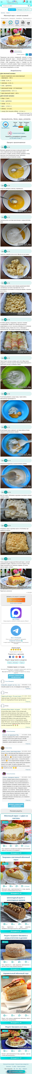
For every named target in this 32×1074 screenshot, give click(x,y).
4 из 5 (18, 650)
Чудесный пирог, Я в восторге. (11, 696)
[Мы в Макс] (16, 612)
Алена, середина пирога (11, 777)
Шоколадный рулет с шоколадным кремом (16, 898)
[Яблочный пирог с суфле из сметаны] (16, 832)
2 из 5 (14, 650)
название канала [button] (15, 641)
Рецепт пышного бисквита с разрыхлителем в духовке (16, 936)
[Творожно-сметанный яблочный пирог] (16, 873)
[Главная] (12, 2)
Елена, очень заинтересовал (11, 751)
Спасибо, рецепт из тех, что (10, 685)
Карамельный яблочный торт (16, 973)
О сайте (14, 1066)
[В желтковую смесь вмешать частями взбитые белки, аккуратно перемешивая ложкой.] (16, 445)
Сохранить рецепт (17, 1071)
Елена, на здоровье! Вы (11, 735)
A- (26, 54)
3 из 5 (16, 650)
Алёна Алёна (8, 748)
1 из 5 (11, 650)
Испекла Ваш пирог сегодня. (10, 709)
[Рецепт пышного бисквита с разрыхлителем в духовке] (16, 950)
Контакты (8, 1066)
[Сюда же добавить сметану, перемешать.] (16, 201)
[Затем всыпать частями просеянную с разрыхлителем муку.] (16, 235)
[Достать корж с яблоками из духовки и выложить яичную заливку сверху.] (16, 510)
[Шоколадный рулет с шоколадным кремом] (16, 912)
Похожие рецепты (5, 18)
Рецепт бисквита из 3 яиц (16, 1027)
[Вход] (30, 1)
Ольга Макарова (9, 681)
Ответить (28, 688)
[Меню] (1, 2)
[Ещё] (29, 9)
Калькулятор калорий (8, 1064)
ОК (17, 1068)
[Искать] (29, 6)
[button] (23, 25)
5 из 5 (20, 650)
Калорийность (19, 18)
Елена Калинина (11, 731)
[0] (18, 24)
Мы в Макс (16, 619)
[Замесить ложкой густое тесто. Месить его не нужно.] (16, 267)
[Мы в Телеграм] (16, 631)
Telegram (24, 1068)
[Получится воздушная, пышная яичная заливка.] (16, 476)
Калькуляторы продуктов (21, 1064)
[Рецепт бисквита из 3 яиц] (16, 1039)
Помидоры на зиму (22, 9)
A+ (30, 54)
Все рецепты (12, 9)
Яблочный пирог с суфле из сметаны (16, 817)
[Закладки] (27, 1)
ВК (14, 1068)
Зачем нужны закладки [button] (16, 603)
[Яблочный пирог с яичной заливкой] (16, 38)
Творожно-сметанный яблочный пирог (16, 858)
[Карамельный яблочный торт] (16, 994)
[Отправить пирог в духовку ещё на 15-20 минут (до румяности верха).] (16, 543)
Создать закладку (17, 600)
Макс (20, 1068)
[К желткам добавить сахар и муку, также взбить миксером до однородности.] (16, 411)
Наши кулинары (21, 1066)
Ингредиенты (12, 18)
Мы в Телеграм (16, 638)
